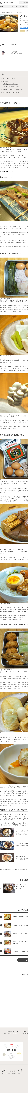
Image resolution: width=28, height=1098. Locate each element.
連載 (9, 1033)
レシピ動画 (23, 1031)
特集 (5, 1033)
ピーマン (12, 6)
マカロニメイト (16, 1033)
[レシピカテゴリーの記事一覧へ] (22, 31)
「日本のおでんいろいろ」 (12, 165)
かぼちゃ (17, 6)
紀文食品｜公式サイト (6, 171)
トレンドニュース (8, 1031)
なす (8, 6)
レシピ (16, 1031)
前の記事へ (14, 44)
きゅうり (22, 6)
